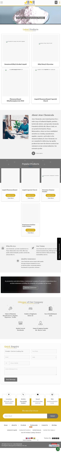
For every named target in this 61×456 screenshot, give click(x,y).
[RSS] (30, 427)
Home (6, 425)
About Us (14, 425)
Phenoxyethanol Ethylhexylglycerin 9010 (15, 100)
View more (39, 153)
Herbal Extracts (37, 430)
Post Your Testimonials (30, 287)
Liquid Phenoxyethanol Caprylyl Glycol (45, 100)
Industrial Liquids (12, 430)
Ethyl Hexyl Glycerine (45, 64)
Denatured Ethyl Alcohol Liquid (15, 64)
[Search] (56, 2)
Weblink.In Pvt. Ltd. (21, 445)
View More (11, 198)
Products (23, 425)
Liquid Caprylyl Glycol (29, 190)
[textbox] (17, 351)
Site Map (54, 425)
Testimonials (34, 425)
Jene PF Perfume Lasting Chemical (31, 432)
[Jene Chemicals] (29, 3)
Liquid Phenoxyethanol (9, 190)
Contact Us (45, 425)
